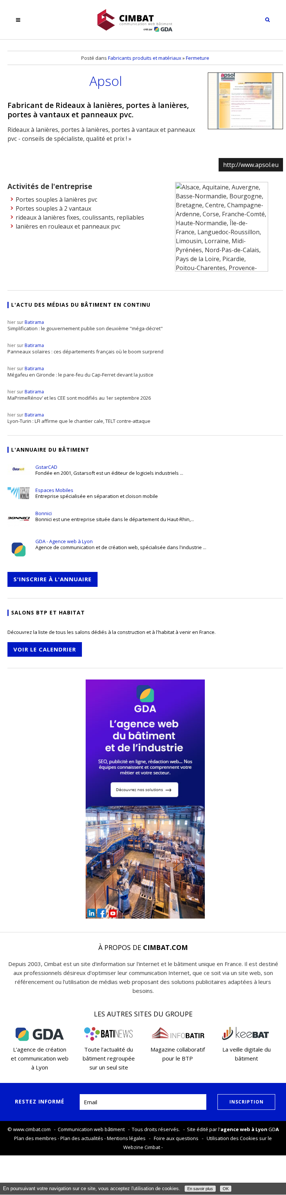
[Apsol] (245, 100)
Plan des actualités (81, 1138)
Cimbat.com (165, 947)
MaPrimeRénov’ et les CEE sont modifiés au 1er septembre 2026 (79, 395)
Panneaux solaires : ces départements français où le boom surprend (85, 349)
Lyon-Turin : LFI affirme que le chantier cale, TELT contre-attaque (78, 418)
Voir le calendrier (44, 649)
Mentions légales (126, 1138)
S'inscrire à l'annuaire (52, 579)
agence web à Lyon (243, 1129)
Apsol (105, 81)
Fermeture (197, 58)
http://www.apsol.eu (251, 165)
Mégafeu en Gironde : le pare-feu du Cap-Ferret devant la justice (80, 372)
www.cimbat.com (32, 1129)
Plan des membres (35, 1138)
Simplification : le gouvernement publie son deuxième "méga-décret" (85, 325)
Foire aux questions (176, 1138)
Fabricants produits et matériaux (144, 58)
